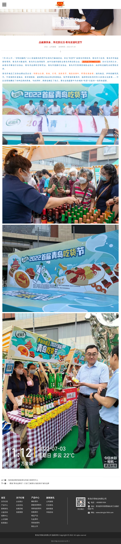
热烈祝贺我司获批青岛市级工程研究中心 (23, 480)
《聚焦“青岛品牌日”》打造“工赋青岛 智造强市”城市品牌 (28, 483)
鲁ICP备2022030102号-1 (60, 541)
